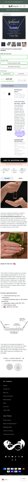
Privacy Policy (7, 420)
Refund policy (7, 399)
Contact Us (6, 389)
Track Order (6, 410)
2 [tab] (7, 39)
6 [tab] (12, 39)
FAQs (4, 403)
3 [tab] (9, 39)
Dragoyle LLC (11, 474)
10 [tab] (17, 39)
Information (7, 178)
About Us (5, 392)
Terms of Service (8, 396)
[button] (3, 6)
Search (5, 385)
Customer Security (8, 434)
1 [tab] (6, 39)
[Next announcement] (25, 2)
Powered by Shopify (19, 474)
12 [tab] (20, 39)
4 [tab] (10, 39)
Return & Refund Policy (9, 423)
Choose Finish (4, 60)
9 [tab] (16, 39)
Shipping (20, 178)
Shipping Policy (7, 427)
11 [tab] (19, 39)
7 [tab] (14, 39)
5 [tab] (11, 39)
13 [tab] (21, 39)
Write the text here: (6, 53)
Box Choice (4, 71)
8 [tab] (15, 39)
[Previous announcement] (3, 2)
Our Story (6, 406)
